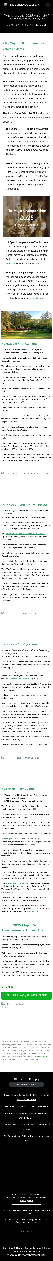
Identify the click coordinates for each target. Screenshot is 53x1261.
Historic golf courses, (10, 839)
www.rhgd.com (26, 1200)
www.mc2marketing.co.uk (33, 1254)
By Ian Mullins (8, 987)
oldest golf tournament (16, 883)
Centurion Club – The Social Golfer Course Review (26, 1106)
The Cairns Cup (44, 1056)
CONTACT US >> (29, 1222)
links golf (33, 298)
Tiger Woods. (33, 911)
